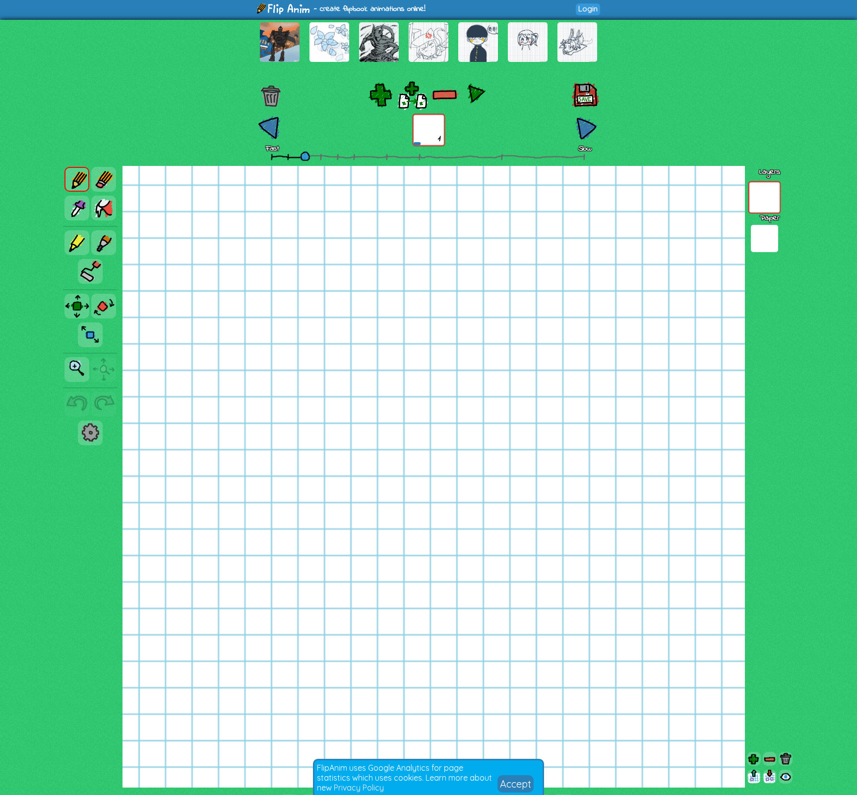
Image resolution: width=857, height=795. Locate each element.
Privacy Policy (359, 788)
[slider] (305, 156)
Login (588, 8)
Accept (515, 784)
